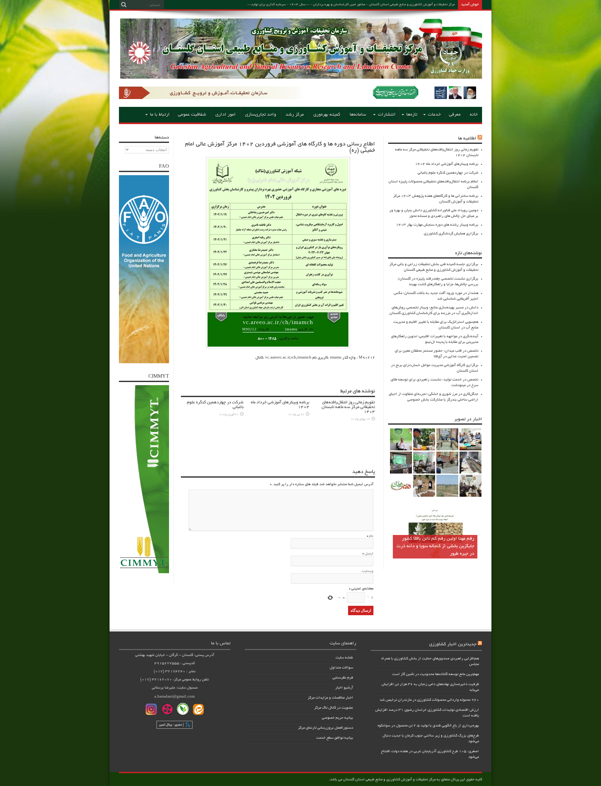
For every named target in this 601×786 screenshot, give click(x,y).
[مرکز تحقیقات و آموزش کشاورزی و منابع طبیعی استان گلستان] (301, 76)
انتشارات (387, 114)
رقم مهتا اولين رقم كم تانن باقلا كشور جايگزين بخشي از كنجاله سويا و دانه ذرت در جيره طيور (435, 546)
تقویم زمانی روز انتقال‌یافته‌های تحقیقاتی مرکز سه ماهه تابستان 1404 (348, 407)
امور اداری (225, 114)
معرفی (455, 114)
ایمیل (369, 554)
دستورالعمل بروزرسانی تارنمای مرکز (325, 728)
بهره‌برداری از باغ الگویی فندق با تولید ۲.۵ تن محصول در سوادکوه (428, 726)
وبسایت (367, 571)
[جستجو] (123, 4)
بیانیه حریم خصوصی (337, 718)
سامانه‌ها (358, 114)
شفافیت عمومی (192, 114)
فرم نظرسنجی (342, 678)
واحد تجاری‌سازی (260, 114)
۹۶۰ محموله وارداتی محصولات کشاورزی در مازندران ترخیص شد (429, 700)
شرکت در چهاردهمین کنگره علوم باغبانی (448, 173)
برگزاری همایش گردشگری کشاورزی (451, 234)
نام (371, 536)
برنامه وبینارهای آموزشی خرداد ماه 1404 (446, 164)
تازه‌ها (411, 114)
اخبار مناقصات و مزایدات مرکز (330, 698)
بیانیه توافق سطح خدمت (334, 738)
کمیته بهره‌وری (326, 114)
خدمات (434, 114)
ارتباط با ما (160, 114)
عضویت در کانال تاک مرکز (333, 708)
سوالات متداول (341, 668)
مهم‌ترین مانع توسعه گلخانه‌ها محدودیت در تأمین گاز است (435, 674)
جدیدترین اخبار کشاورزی (452, 644)
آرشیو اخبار (344, 688)
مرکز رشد (294, 114)
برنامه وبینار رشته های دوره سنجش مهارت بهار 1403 (437, 225)
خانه (474, 114)
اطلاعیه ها (467, 138)
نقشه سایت (344, 658)
